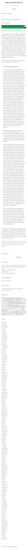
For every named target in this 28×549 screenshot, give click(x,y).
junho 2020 (4, 350)
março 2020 (4, 353)
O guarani (13, 60)
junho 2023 (4, 328)
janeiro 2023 (4, 336)
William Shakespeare (12, 314)
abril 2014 (3, 460)
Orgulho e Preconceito (12, 310)
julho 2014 (4, 456)
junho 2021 (4, 342)
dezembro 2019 (5, 356)
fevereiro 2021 (4, 345)
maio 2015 (4, 440)
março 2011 (4, 518)
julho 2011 (4, 512)
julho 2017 (4, 400)
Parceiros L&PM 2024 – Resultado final (9, 270)
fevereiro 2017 (4, 408)
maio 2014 (4, 459)
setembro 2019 (4, 361)
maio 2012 (4, 496)
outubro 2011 (4, 507)
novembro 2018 (5, 375)
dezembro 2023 (5, 326)
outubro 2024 (4, 322)
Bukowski (21, 299)
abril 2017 (3, 404)
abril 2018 (3, 386)
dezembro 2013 (5, 467)
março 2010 (4, 537)
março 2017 (4, 406)
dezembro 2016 (5, 411)
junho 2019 (4, 365)
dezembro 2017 (5, 392)
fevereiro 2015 (4, 445)
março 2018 (4, 387)
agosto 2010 (4, 529)
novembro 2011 (5, 506)
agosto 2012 (4, 492)
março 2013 (4, 481)
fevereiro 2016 (4, 426)
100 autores (14, 241)
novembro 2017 (5, 393)
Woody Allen (19, 314)
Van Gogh (18, 313)
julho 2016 (4, 418)
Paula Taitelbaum (11, 311)
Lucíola (19, 60)
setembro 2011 (4, 509)
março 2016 (4, 425)
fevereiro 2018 (4, 389)
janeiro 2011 (4, 521)
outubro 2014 (4, 451)
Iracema (3, 242)
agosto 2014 (4, 454)
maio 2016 (4, 422)
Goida (16, 303)
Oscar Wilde (18, 310)
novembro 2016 (5, 412)
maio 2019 (4, 367)
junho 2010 (4, 532)
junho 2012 (4, 495)
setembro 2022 (4, 339)
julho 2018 (4, 381)
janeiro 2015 (4, 446)
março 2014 (4, 462)
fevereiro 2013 (4, 482)
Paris (7, 311)
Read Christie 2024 (5, 271)
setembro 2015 (4, 434)
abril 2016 (3, 423)
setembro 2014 (4, 453)
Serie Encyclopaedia (7, 312)
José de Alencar (8, 242)
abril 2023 (3, 331)
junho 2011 (4, 513)
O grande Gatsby (19, 308)
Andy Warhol (9, 300)
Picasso (21, 311)
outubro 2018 (4, 376)
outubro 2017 (4, 395)
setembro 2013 (4, 471)
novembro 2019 (5, 358)
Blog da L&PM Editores (14, 3)
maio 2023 (4, 330)
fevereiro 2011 (4, 520)
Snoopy (21, 312)
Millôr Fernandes (11, 308)
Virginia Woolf (22, 313)
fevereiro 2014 (4, 464)
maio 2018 (4, 384)
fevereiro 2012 (4, 501)
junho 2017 (4, 401)
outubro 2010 (4, 526)
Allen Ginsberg (18, 298)
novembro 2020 (5, 347)
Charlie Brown (11, 301)
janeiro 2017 (4, 409)
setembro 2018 (4, 378)
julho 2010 (4, 531)
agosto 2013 (4, 473)
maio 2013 (4, 478)
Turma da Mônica (10, 313)
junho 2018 (4, 383)
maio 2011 (4, 515)
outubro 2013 (4, 470)
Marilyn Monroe (10, 307)
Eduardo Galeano (14, 302)
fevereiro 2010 (4, 538)
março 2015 (4, 443)
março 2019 (4, 370)
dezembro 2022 (5, 337)
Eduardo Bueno (5, 302)
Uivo (14, 313)
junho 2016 (4, 420)
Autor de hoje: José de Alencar (11, 19)
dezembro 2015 (5, 429)
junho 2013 (4, 476)
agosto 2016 (4, 417)
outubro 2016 (4, 414)
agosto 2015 (4, 436)
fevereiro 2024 (4, 325)
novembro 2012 (5, 487)
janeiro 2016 (4, 428)
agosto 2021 (4, 341)
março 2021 (4, 344)
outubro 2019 (4, 359)
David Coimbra (22, 301)
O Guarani (21, 242)
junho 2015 (4, 439)
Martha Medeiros (18, 307)
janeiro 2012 (4, 503)
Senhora (15, 62)
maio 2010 (4, 534)
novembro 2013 (5, 468)
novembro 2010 (5, 524)
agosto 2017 (4, 398)
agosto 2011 (4, 510)
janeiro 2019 (4, 373)
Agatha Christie (7, 298)
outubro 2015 (4, 432)
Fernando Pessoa (11, 303)
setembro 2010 (4, 527)
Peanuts (17, 311)
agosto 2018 (4, 379)
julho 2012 (4, 493)
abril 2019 (3, 369)
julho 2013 (4, 475)
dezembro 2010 (5, 523)
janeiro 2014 (4, 465)
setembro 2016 (4, 415)
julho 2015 (4, 437)
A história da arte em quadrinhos (8, 273)
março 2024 (4, 323)
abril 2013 (3, 479)
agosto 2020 (4, 348)
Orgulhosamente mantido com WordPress (9, 546)
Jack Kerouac (13, 305)
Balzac (14, 299)
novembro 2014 (5, 450)
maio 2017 (4, 403)
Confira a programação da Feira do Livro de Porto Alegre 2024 (14, 265)
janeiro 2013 (4, 484)
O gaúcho (9, 62)
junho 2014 (4, 457)
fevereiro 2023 (4, 334)
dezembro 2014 (5, 448)
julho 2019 (4, 364)
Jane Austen (22, 305)
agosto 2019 (4, 362)
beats (18, 299)
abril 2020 (3, 351)
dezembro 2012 (5, 485)
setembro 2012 (4, 490)
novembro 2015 (5, 431)
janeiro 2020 (4, 355)
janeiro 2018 (4, 390)
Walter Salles (5, 314)
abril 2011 (3, 517)
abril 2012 (3, 498)
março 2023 (4, 333)
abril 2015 (3, 442)
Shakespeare (15, 312)
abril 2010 (3, 535)
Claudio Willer (17, 301)
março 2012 (4, 499)
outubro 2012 (4, 489)
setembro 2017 (4, 397)
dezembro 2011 (5, 504)
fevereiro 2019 (4, 372)
